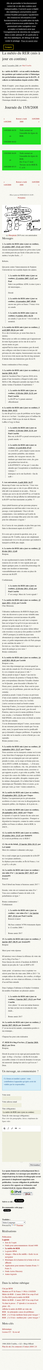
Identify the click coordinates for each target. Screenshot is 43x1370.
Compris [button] (8, 47)
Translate (19, 1225)
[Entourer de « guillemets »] (20, 1128)
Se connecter (17, 1346)
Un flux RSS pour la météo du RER (15, 1297)
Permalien (21, 197)
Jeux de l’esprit (10, 1242)
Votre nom (6, 1094)
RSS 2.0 (33, 1346)
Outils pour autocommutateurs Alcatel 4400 (21, 1245)
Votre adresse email (9, 1101)
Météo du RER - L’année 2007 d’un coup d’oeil (20, 1300)
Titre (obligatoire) (8, 1108)
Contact (26, 1346)
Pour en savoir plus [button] (29, 41)
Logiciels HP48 (11, 1251)
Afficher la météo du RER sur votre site (17, 1309)
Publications (6, 1236)
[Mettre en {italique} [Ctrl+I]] (8, 1128)
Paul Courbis (26, 65)
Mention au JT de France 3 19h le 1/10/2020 (19, 1291)
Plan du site (6, 1346)
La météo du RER (12, 1248)
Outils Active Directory (14, 1271)
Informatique (7, 1329)
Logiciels (5, 1239)
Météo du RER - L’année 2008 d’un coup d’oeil (20, 1294)
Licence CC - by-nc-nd (11, 1332)
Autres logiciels (11, 1274)
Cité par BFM (7, 1288)
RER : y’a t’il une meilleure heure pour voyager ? (20, 1314)
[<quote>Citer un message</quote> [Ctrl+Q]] (16, 1128)
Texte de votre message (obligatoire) (15, 1115)
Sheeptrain (13, 235)
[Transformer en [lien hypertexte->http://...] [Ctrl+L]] (12, 1128)
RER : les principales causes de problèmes (18, 1312)
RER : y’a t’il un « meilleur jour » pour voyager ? (21, 1317)
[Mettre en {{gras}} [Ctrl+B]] (4, 1128)
